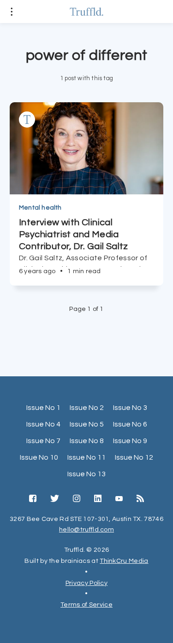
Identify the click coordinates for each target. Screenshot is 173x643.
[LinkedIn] (97, 499)
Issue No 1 (43, 407)
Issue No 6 (130, 424)
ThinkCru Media (124, 561)
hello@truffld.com (86, 529)
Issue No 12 (134, 457)
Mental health (40, 208)
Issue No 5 (87, 424)
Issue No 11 (86, 457)
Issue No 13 (86, 474)
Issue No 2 (87, 407)
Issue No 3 (130, 407)
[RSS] (140, 499)
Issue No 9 (130, 440)
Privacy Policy (86, 583)
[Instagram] (76, 499)
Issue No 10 (39, 457)
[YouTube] (119, 499)
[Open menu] (11, 11)
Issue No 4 (43, 424)
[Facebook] (32, 499)
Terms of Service (86, 605)
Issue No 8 (87, 440)
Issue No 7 (43, 440)
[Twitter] (54, 499)
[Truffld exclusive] (27, 119)
